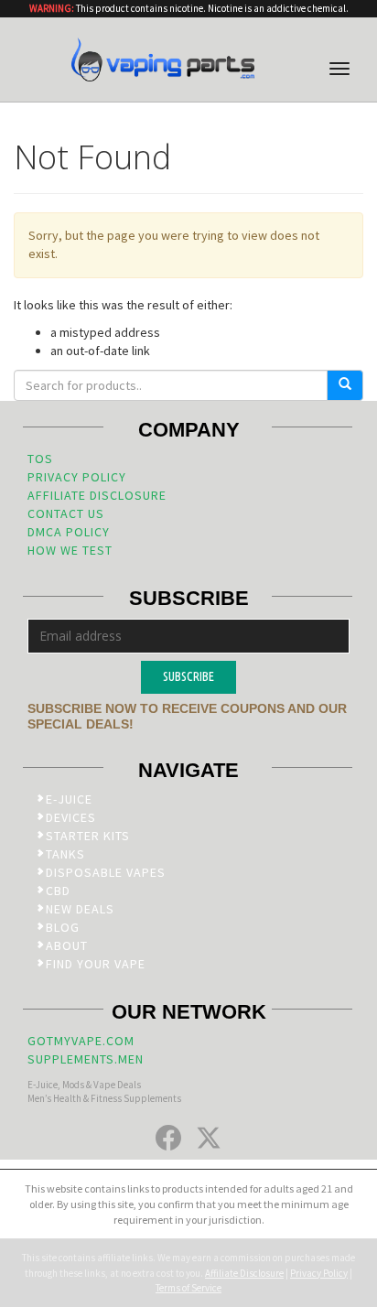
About (67, 945)
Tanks (65, 854)
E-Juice (69, 799)
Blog (63, 927)
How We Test (70, 550)
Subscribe (188, 676)
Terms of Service (188, 1287)
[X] (208, 1137)
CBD (58, 890)
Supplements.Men (85, 1059)
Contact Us (65, 513)
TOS (40, 458)
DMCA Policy (68, 532)
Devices (71, 817)
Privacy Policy (76, 477)
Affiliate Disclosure (97, 495)
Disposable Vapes (106, 872)
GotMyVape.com (81, 1040)
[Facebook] (168, 1137)
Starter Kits (88, 835)
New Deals (80, 909)
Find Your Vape (95, 964)
